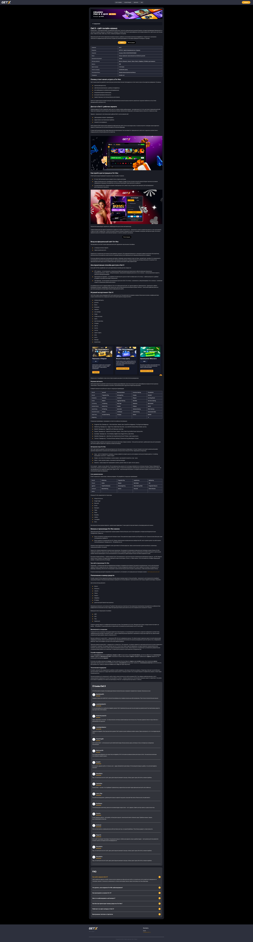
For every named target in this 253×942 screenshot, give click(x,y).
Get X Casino (119, 2)
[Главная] (6, 2)
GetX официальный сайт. (154, 572)
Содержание (96, 23)
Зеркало (136, 2)
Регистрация (127, 2)
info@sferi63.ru (147, 932)
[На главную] (100, 928)
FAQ (142, 2)
